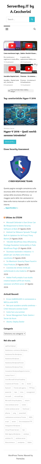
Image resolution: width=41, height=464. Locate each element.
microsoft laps (18, 396)
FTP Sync (32, 388)
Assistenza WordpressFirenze (14, 363)
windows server (20, 438)
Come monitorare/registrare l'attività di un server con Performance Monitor (12, 53)
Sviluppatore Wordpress (12, 425)
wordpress (21, 442)
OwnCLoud (26, 409)
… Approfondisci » (11, 207)
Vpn (23, 430)
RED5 (30, 417)
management (30, 392)
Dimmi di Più (9, 141)
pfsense (7, 413)
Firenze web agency (20, 388)
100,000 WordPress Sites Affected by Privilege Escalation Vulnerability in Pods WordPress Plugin (20, 245)
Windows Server (9, 128)
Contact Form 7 (10, 375)
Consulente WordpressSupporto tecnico (17, 371)
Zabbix (30, 442)
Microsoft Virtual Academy (13, 400)
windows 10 (9, 438)
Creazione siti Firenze (11, 384)
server (14, 421)
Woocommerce (10, 442)
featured (8, 388)
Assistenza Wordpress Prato (14, 367)
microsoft (8, 396)
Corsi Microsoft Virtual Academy (15, 379)
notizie (24, 405)
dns (23, 384)
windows (26, 434)
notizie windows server (12, 409)
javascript (8, 392)
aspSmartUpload (10, 346)
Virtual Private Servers (12, 430)
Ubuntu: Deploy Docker (15, 321)
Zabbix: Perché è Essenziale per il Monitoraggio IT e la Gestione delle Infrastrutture (28, 53)
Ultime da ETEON (14, 217)
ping (14, 413)
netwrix (27, 400)
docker (29, 384)
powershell (22, 413)
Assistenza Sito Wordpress (13, 354)
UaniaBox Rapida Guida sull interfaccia (12, 76)
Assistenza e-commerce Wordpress (16, 350)
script (7, 421)
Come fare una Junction (15, 312)
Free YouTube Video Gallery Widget (19, 90)
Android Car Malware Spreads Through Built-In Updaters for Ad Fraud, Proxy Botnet (20, 235)
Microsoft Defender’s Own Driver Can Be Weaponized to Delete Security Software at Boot (20, 225)
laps (15, 392)
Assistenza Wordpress (12, 358)
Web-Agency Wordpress (12, 434)
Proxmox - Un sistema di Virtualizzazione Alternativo (28, 76)
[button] (6, 64)
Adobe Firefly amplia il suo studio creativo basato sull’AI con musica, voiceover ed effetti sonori (18, 280)
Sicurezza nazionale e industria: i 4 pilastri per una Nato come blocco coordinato (19, 255)
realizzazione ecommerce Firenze (15, 417)
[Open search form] (34, 29)
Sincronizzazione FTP (25, 421)
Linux (21, 392)
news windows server (12, 405)
